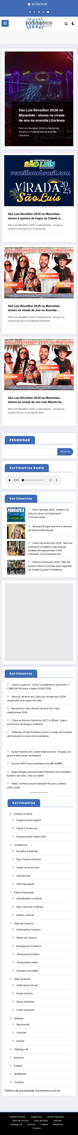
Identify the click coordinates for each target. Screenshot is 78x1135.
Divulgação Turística (28, 946)
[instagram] (43, 12)
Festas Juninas (25, 915)
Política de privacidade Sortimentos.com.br (32, 1091)
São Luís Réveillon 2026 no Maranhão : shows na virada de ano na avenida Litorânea (42, 115)
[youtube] (48, 12)
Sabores (21, 1032)
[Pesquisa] (66, 24)
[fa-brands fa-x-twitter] (34, 12)
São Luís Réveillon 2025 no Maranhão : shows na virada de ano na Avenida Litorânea (34, 308)
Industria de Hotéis (27, 970)
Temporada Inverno (28, 954)
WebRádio (20, 1074)
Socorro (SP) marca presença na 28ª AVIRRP (36, 763)
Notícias (19, 1057)
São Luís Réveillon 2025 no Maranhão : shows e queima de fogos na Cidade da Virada (35, 216)
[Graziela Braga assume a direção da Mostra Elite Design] (16, 534)
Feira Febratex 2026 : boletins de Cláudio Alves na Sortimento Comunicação (48, 513)
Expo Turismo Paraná (28, 859)
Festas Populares (24, 892)
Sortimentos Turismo (28, 929)
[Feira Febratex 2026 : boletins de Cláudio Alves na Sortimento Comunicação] (16, 517)
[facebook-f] (30, 12)
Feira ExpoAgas (25, 884)
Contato (19, 1082)
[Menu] (5, 23)
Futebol (18, 1065)
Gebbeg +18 (21, 1049)
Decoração (23, 1024)
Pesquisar (65, 451)
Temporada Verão (27, 962)
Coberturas (20, 845)
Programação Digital (28, 820)
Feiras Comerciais (26, 828)
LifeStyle (18, 1018)
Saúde (20, 1041)
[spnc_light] (73, 24)
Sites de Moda (22, 979)
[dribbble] (39, 12)
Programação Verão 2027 (31, 836)
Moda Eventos (24, 993)
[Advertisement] (39, 622)
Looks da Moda (25, 1010)
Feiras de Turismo (26, 937)
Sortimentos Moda (27, 985)
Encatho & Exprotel (27, 851)
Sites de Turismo (23, 923)
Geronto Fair (23, 875)
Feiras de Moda (25, 1001)
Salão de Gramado (27, 867)
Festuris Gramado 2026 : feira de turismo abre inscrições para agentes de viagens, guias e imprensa (50, 565)
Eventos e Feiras (23, 814)
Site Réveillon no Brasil (29, 898)
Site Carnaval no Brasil (29, 906)
